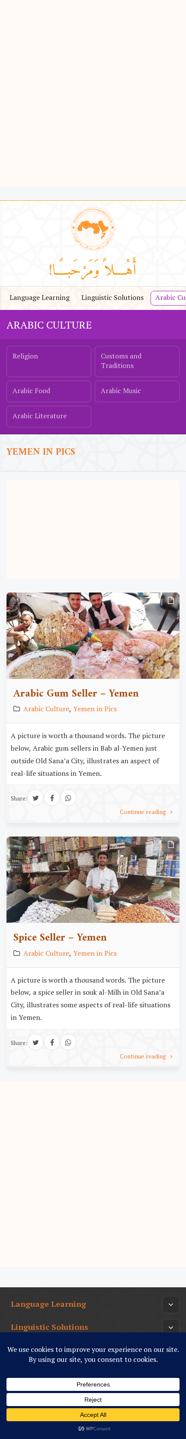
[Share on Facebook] (52, 797)
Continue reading (144, 812)
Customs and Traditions (121, 361)
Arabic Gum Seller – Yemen (76, 694)
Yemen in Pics (95, 709)
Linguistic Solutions (112, 298)
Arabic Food (31, 391)
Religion (25, 356)
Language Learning (40, 298)
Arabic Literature (40, 416)
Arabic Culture (49, 326)
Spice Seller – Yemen (60, 938)
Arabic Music (121, 391)
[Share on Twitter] (35, 797)
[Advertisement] (93, 93)
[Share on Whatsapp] (68, 797)
